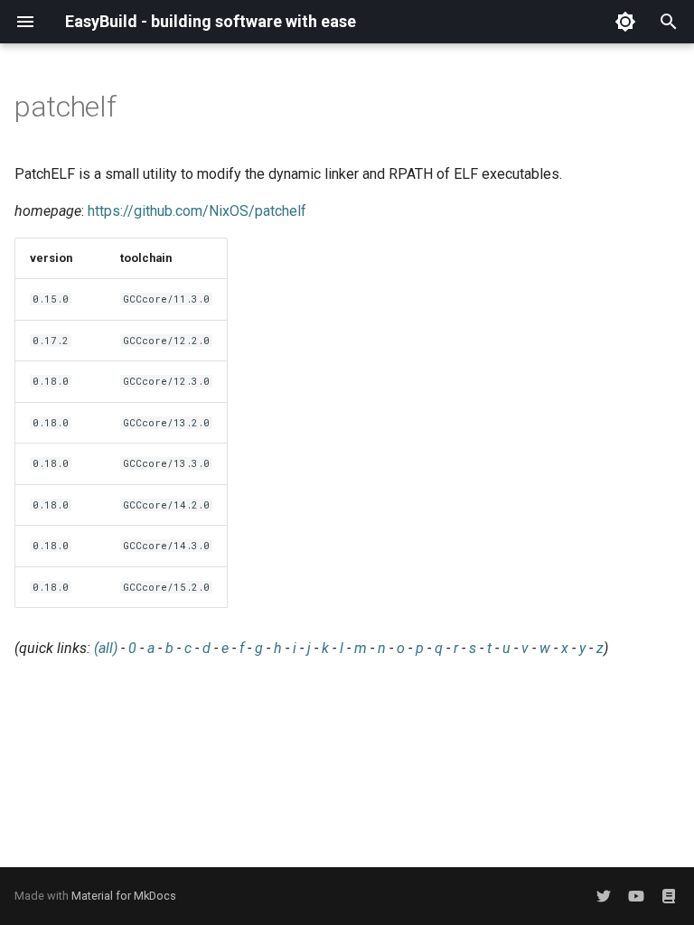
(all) (105, 648)
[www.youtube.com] (636, 896)
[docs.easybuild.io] (668, 896)
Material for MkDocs (123, 895)
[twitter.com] (603, 896)
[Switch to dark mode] (625, 22)
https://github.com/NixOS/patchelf (197, 211)
